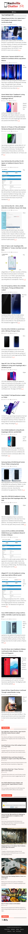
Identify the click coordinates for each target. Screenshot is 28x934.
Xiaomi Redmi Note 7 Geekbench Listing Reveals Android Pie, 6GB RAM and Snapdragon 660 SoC (13, 96)
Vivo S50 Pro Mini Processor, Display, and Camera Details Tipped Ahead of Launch (12, 783)
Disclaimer (13, 929)
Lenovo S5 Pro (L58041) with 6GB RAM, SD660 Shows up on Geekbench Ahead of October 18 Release (13, 533)
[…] (19, 50)
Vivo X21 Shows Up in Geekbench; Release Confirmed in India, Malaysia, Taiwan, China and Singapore (13, 651)
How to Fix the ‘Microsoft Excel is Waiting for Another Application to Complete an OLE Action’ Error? (13, 816)
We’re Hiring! (18, 931)
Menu (14, 12)
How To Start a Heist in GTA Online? (10, 903)
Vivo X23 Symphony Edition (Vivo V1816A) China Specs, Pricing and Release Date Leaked (13, 288)
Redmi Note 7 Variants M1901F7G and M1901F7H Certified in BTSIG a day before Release (13, 58)
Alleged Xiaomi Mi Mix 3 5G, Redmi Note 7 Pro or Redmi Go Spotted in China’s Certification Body (13, 20)
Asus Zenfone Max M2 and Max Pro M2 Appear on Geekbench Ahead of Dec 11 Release (12, 163)
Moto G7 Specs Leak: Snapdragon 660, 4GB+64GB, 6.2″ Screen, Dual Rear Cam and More (14, 248)
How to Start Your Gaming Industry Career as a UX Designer (13, 877)
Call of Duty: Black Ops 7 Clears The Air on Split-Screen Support (12, 769)
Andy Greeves (15, 210)
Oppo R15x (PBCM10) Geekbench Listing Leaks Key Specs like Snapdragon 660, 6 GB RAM (13, 498)
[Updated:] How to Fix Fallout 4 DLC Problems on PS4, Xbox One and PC (13, 846)
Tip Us (14, 931)
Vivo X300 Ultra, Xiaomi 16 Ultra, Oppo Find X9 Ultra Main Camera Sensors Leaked (13, 732)
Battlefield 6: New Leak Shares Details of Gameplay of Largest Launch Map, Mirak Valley (13, 757)
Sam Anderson (14, 24)
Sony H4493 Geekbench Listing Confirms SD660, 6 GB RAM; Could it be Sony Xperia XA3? (13, 615)
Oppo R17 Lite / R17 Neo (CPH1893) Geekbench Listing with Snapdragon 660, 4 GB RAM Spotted (13, 365)
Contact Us (9, 931)
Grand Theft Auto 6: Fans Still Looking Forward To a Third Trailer (13, 745)
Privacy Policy (7, 929)
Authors (17, 929)
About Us (22, 929)
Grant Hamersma (13, 62)
